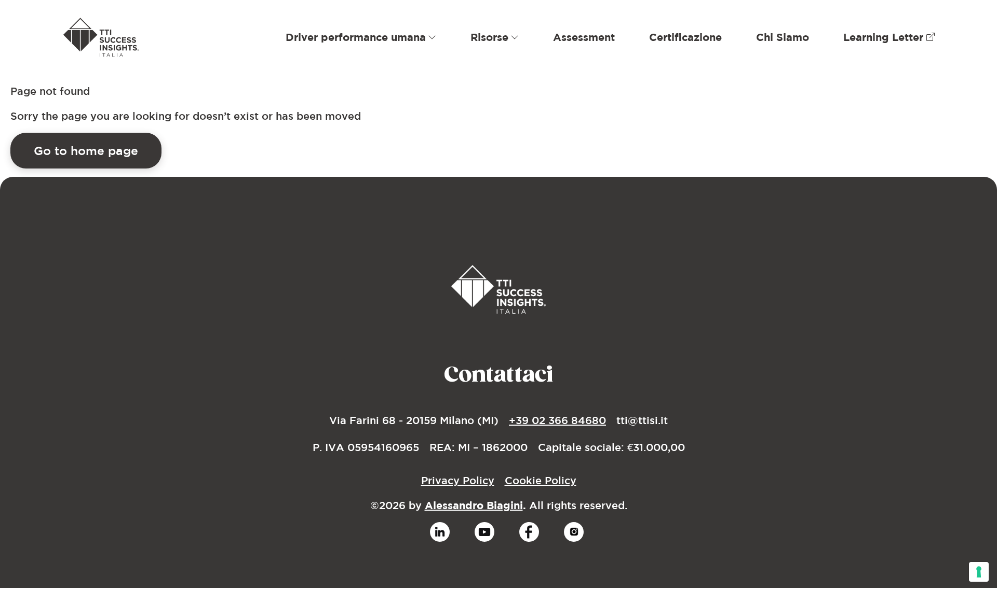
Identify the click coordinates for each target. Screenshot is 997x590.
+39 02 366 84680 (557, 420)
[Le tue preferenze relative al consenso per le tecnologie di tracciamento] (979, 572)
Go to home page (86, 150)
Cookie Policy (540, 480)
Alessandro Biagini (474, 505)
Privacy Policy (457, 480)
